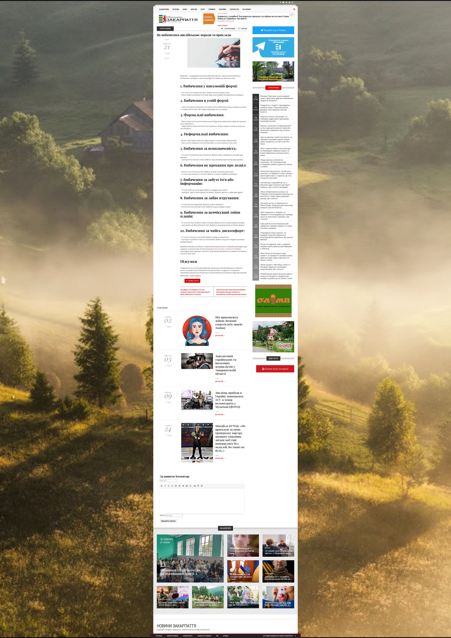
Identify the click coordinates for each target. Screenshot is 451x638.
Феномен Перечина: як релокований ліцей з (180, 572)
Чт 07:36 (256, 98)
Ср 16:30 (256, 276)
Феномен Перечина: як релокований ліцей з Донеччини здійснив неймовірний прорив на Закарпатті (276, 98)
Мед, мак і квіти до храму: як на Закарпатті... (243, 603)
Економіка (222, 9)
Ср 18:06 (256, 236)
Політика (176, 9)
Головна (159, 636)
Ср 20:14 (256, 163)
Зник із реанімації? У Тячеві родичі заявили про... (242, 551)
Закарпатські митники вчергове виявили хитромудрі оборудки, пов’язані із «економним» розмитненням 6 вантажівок (231, 292)
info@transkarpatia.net (202, 630)
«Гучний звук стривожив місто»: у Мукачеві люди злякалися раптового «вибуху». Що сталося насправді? (275, 185)
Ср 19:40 (256, 174)
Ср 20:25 (256, 152)
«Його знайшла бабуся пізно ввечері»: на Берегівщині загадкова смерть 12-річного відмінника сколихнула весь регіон (275, 152)
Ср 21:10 (256, 119)
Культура (194, 9)
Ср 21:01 (256, 129)
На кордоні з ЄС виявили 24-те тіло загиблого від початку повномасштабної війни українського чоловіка (195, 292)
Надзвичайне (164, 9)
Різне (266, 599)
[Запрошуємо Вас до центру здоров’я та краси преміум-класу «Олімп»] (273, 301)
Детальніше (220, 335)
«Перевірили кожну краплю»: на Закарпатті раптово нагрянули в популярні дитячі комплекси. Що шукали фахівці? (276, 236)
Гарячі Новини (195, 276)
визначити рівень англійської (223, 249)
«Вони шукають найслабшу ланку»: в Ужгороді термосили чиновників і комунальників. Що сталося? (275, 267)
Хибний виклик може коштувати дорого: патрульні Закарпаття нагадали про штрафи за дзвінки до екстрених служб (276, 276)
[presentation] (161, 486)
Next (293, 14)
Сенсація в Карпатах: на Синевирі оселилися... (207, 603)
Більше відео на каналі (276, 368)
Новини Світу (188, 636)
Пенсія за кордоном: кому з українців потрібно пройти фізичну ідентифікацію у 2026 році (276, 246)
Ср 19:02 (256, 205)
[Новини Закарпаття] (180, 19)
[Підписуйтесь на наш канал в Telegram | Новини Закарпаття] (273, 47)
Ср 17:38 (256, 257)
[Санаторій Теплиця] (273, 336)
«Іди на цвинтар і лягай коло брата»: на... (172, 603)
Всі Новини (247, 9)
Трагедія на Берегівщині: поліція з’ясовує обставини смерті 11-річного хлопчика (255, 23)
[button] (161, 485)
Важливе (196, 599)
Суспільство (234, 9)
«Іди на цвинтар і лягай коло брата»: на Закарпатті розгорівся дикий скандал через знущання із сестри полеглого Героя (276, 140)
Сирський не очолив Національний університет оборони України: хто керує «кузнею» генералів (276, 226)
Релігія (231, 599)
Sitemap (225, 636)
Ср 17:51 (256, 246)
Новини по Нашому (204, 636)
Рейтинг (244, 29)
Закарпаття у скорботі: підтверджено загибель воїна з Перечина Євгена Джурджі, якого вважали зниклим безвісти (275, 108)
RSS (217, 636)
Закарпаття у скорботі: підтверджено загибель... (278, 577)
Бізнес (185, 9)
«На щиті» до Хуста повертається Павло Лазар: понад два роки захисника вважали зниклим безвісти (276, 205)
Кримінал (212, 9)
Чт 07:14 (256, 108)
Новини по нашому (164, 599)
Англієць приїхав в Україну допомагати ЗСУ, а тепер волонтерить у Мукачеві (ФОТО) (229, 400)
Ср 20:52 (256, 140)
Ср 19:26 (256, 185)
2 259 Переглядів (229, 29)
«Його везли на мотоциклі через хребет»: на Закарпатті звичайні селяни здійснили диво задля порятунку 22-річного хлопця (276, 256)
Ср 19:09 (256, 195)
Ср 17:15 (256, 267)
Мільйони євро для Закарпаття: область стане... (241, 576)
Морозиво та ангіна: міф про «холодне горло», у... (278, 603)
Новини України (172, 636)
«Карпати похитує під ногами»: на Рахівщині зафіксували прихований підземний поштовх (274, 119)
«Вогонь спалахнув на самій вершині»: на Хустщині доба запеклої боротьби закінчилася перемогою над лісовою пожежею (275, 129)
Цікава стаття (193, 281)
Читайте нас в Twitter (274, 30)
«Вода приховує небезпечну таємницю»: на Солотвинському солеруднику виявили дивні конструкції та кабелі (276, 163)
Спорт (203, 9)
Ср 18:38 (256, 216)
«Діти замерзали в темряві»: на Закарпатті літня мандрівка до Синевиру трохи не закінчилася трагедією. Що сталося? (276, 215)
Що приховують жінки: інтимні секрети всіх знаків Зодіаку (228, 322)
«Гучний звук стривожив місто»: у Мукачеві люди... (279, 552)
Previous (290, 14)
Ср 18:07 (256, 226)
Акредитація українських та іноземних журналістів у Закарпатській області (225, 364)
